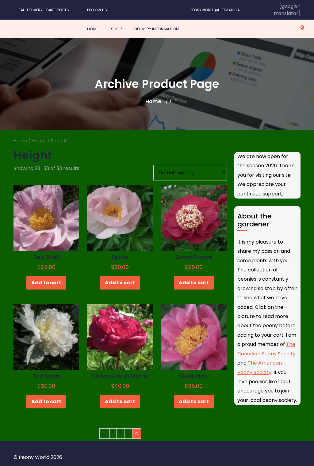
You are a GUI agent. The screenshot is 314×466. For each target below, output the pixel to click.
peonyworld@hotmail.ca (215, 10)
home (93, 29)
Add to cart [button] (46, 282)
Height (39, 141)
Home (153, 101)
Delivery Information (156, 29)
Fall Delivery (31, 10)
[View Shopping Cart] (299, 28)
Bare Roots (57, 10)
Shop (116, 29)
